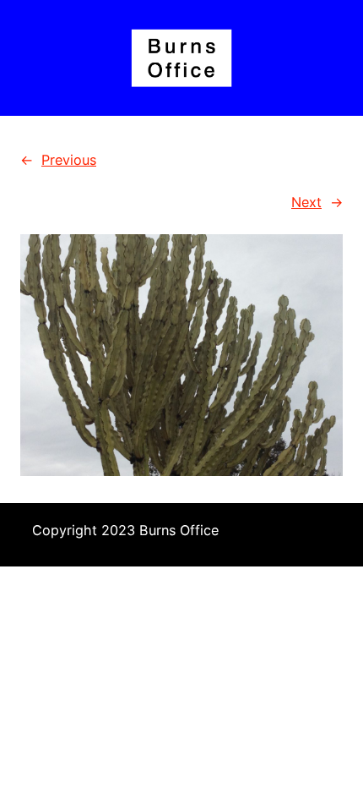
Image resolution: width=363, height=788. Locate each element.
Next (306, 202)
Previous (68, 159)
